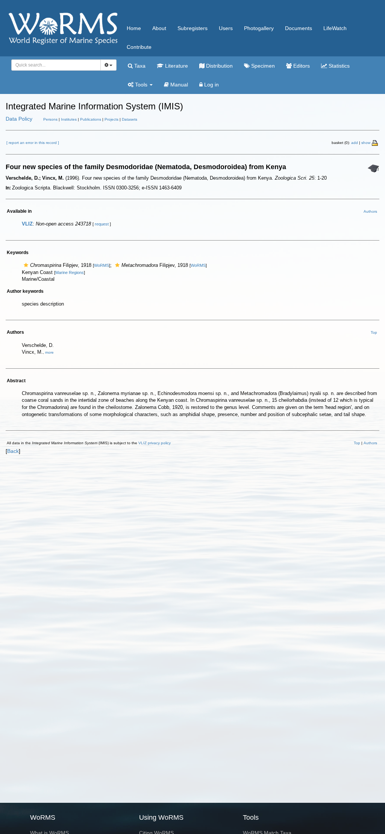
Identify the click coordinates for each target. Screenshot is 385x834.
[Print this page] (375, 142)
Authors (370, 211)
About (159, 28)
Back (13, 451)
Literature (176, 66)
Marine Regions (69, 272)
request (102, 224)
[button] (26, 265)
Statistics (338, 66)
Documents (298, 28)
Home (134, 28)
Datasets (129, 119)
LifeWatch (335, 28)
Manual (178, 85)
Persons (50, 119)
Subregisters (192, 28)
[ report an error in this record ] (32, 143)
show (365, 143)
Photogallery (259, 28)
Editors (301, 66)
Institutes (69, 119)
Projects (111, 119)
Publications (90, 119)
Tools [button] (141, 85)
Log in (211, 85)
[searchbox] (54, 65)
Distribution (219, 66)
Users (226, 28)
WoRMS (101, 265)
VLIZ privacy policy (154, 443)
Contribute (139, 47)
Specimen (262, 66)
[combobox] (56, 65)
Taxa (139, 66)
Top (374, 332)
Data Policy (19, 119)
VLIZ (27, 224)
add (354, 143)
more (49, 352)
